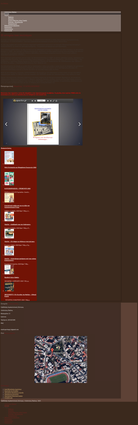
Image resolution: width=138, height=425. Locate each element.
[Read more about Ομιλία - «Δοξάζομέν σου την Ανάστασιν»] (9, 221)
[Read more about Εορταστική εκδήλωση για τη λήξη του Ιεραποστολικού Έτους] (9, 202)
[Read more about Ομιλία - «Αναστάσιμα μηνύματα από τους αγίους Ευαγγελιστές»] (9, 255)
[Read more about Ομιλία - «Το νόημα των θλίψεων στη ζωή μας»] (9, 238)
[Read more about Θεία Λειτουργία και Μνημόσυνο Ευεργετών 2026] (9, 164)
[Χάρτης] (61, 359)
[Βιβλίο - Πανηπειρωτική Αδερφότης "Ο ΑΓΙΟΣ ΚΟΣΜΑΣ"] (43, 122)
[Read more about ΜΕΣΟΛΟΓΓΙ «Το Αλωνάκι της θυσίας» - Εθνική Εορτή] (9, 291)
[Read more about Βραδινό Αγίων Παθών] (9, 274)
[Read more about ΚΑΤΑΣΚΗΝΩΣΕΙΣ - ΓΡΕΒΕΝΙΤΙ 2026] (9, 185)
